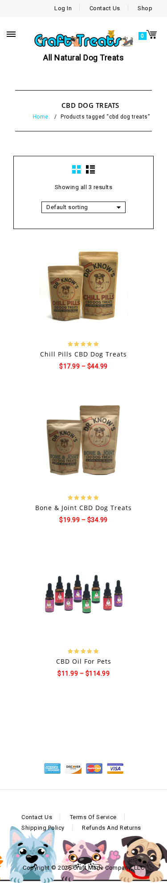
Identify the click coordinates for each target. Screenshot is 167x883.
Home (41, 117)
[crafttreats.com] (83, 37)
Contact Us (105, 8)
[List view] (90, 169)
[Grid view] (76, 169)
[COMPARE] (114, 287)
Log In (63, 8)
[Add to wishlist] (76, 287)
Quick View (92, 288)
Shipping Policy (43, 827)
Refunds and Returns (111, 827)
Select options (53, 288)
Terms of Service (93, 817)
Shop (145, 8)
